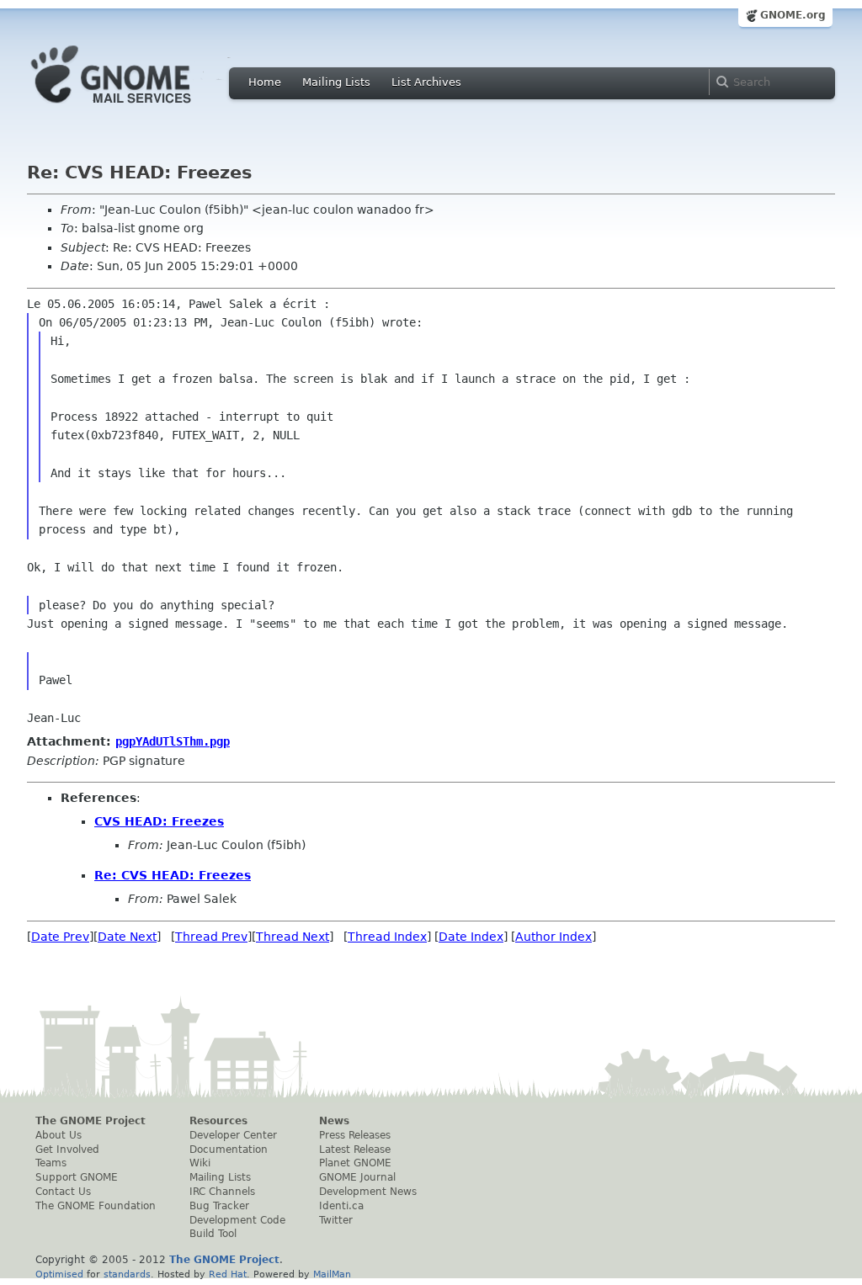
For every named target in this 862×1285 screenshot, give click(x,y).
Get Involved (67, 1149)
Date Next (127, 936)
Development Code (237, 1220)
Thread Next (292, 936)
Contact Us (63, 1191)
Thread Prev (211, 936)
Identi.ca (341, 1206)
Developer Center (233, 1135)
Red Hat (228, 1274)
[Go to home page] (136, 108)
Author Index (553, 936)
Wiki (199, 1163)
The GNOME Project (90, 1121)
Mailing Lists (336, 82)
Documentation (228, 1149)
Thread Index (387, 936)
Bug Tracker (219, 1206)
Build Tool (213, 1234)
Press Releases (355, 1135)
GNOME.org (793, 15)
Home (264, 82)
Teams (51, 1163)
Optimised (59, 1274)
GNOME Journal (357, 1177)
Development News (368, 1191)
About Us (58, 1135)
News (334, 1121)
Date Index (471, 936)
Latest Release (355, 1149)
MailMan (332, 1274)
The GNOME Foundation (95, 1206)
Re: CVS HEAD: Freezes (172, 875)
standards (127, 1274)
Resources (218, 1121)
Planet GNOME (355, 1163)
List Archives (426, 82)
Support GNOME (76, 1177)
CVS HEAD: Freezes (159, 821)
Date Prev (60, 936)
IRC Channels (222, 1191)
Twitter (336, 1220)
